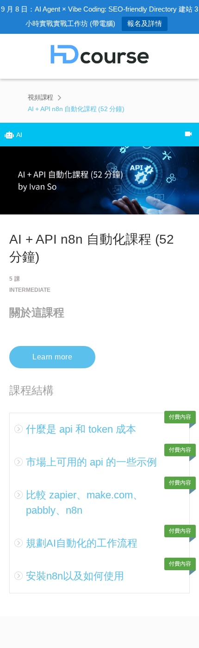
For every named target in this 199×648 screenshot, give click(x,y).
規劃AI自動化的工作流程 (81, 543)
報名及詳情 (144, 23)
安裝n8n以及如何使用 (75, 576)
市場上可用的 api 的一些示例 (91, 462)
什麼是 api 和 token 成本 (81, 429)
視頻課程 (40, 97)
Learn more (52, 357)
